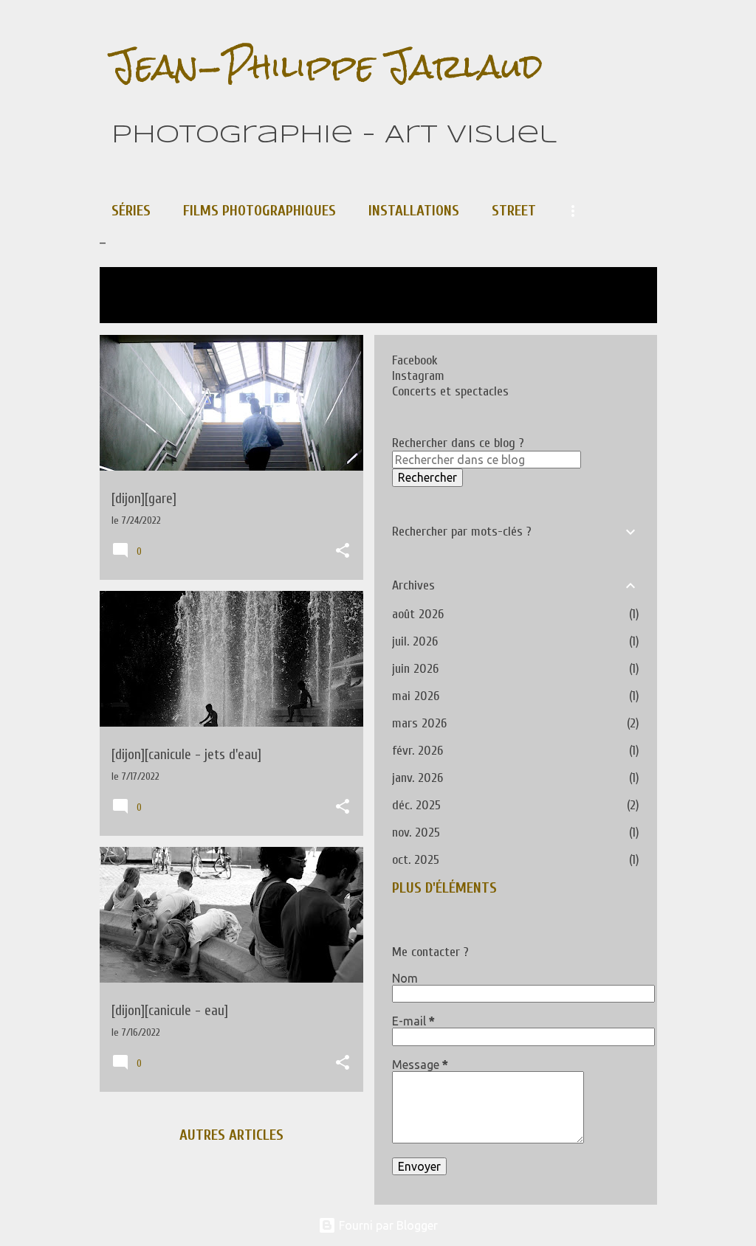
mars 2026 (419, 723)
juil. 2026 (415, 641)
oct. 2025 (415, 860)
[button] (342, 551)
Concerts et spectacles (450, 391)
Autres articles (231, 1134)
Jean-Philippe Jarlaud (327, 66)
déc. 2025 (416, 805)
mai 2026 (415, 696)
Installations (413, 210)
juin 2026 (415, 668)
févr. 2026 (417, 750)
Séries (131, 210)
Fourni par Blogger (387, 1225)
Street (514, 210)
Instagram (418, 376)
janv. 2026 (417, 778)
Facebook (415, 360)
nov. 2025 (416, 832)
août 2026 (418, 614)
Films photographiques (259, 210)
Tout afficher (156, 305)
